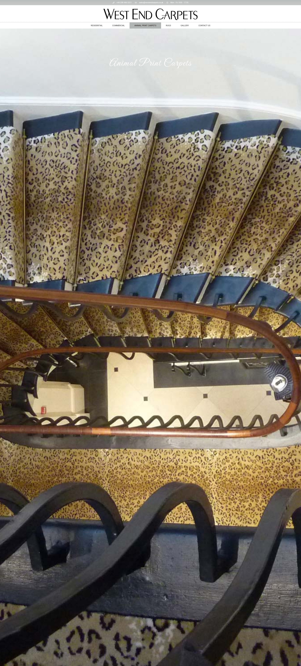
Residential (97, 25)
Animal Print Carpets (145, 25)
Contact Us (204, 25)
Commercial (118, 25)
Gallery (185, 25)
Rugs (168, 25)
